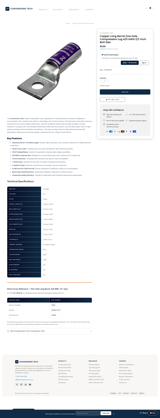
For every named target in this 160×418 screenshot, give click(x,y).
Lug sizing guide (94, 367)
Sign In (144, 63)
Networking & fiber (64, 367)
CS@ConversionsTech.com (24, 380)
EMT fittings (62, 373)
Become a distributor (126, 376)
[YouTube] (30, 384)
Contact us (122, 382)
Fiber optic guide (94, 370)
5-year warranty (124, 379)
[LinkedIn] (25, 384)
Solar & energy (63, 379)
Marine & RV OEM (125, 370)
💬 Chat (152, 413)
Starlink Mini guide (95, 376)
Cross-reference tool (96, 382)
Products (43, 9)
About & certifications (126, 364)
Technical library (94, 364)
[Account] (146, 8)
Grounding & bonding (65, 376)
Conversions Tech (106, 33)
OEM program (123, 367)
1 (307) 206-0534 (21, 376)
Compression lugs (64, 364)
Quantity (103, 78)
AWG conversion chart (96, 379)
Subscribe (105, 413)
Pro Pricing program (125, 373)
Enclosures (62, 382)
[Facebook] (17, 384)
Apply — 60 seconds (130, 62)
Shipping (102, 49)
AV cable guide (94, 373)
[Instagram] (21, 384)
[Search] (154, 8)
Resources (73, 9)
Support (89, 9)
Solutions (57, 9)
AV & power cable (64, 370)
